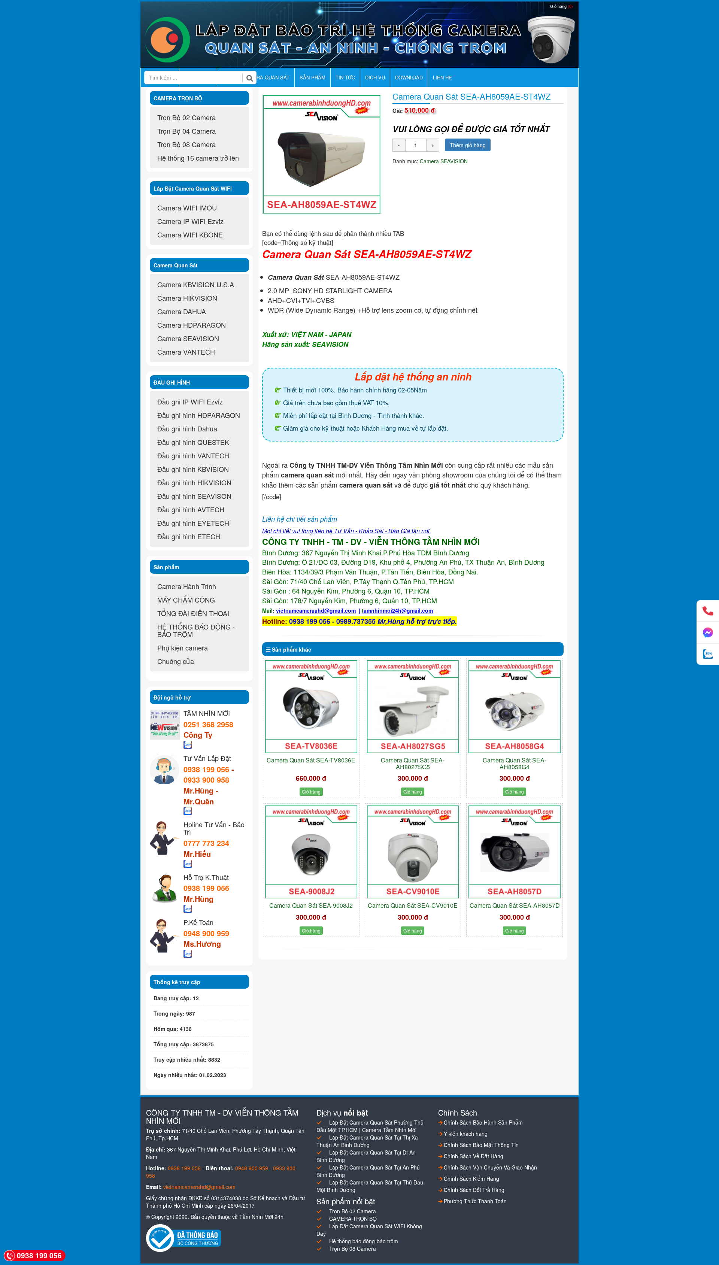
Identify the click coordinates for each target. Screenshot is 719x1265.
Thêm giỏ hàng (468, 145)
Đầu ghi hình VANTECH (193, 455)
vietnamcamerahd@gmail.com (199, 1186)
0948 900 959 (206, 933)
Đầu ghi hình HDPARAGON (198, 415)
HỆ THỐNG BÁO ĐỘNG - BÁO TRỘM (196, 630)
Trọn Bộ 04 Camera (186, 131)
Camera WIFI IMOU (187, 207)
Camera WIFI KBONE (190, 234)
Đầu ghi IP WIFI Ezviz (190, 401)
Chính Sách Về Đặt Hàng (472, 1156)
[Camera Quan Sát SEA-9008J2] (311, 852)
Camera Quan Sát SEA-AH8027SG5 (413, 763)
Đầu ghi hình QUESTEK (193, 442)
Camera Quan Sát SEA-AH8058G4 (514, 763)
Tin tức (345, 77)
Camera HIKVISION (187, 298)
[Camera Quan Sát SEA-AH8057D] (514, 852)
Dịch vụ (375, 77)
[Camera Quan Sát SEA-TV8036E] (311, 706)
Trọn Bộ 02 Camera (186, 117)
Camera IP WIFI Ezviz (190, 221)
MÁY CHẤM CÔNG (186, 599)
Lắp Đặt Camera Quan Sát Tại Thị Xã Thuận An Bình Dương (367, 1141)
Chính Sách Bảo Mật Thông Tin (480, 1145)
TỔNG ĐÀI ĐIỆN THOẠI (193, 613)
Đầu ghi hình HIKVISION (194, 482)
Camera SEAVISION (444, 161)
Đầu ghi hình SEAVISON (194, 496)
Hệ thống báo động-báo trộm (363, 1241)
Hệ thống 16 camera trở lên (198, 158)
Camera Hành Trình (186, 586)
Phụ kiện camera (182, 647)
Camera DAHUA (181, 311)
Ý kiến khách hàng (465, 1133)
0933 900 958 (206, 779)
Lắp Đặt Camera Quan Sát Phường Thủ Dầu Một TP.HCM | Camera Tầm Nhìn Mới (370, 1126)
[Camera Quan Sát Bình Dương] (359, 39)
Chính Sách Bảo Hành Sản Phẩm (482, 1122)
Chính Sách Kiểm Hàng (470, 1178)
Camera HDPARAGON (191, 325)
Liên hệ (442, 77)
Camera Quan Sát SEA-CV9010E (413, 905)
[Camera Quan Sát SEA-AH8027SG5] (413, 706)
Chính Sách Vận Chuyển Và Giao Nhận (489, 1167)
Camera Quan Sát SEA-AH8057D (515, 905)
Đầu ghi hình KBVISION (193, 469)
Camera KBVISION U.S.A (195, 284)
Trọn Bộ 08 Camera (186, 144)
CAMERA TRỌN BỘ (353, 1218)
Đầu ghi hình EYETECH (193, 523)
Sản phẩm (312, 77)
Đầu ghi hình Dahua (187, 428)
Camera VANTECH (186, 352)
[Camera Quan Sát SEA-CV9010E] (413, 852)
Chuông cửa (175, 661)
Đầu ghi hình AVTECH (190, 509)
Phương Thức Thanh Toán (474, 1201)
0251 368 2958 (208, 724)
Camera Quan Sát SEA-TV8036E (311, 760)
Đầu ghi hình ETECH (188, 536)
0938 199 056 (206, 769)
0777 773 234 (206, 842)
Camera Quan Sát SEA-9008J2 (311, 905)
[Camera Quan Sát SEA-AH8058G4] (514, 706)
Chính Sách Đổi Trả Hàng (473, 1189)
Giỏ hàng (561, 6)
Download (409, 77)
